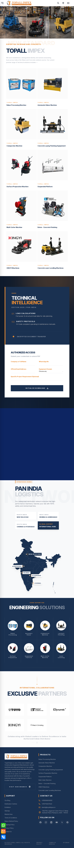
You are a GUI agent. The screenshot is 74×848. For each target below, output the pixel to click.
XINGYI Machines (44, 787)
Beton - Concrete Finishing (47, 783)
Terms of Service (52, 843)
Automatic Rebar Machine (47, 763)
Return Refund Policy (11, 821)
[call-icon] (3, 837)
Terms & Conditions (11, 818)
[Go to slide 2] (35, 35)
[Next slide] (70, 22)
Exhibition (8, 807)
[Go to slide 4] (38, 35)
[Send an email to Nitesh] (68, 3)
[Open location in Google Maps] (63, 3)
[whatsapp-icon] (3, 825)
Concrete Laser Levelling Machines (50, 790)
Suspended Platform (45, 776)
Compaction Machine (45, 766)
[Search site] (58, 3)
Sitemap (7, 811)
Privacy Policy (9, 828)
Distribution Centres (11, 804)
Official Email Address (18, 369)
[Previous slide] (4, 22)
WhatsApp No (44, 361)
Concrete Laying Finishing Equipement (51, 769)
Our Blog (7, 800)
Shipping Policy (9, 824)
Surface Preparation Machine (48, 773)
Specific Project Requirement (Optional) (25, 376)
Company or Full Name (18, 361)
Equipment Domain (45, 369)
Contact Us (8, 831)
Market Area (8, 814)
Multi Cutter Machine (45, 780)
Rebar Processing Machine (47, 759)
